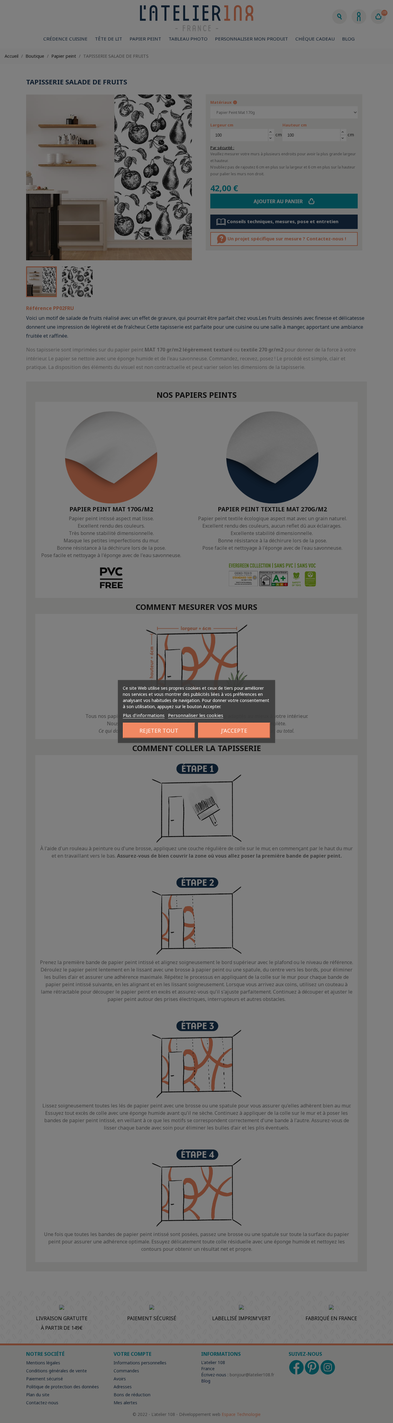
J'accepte (234, 730)
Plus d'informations (144, 715)
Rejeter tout (158, 730)
